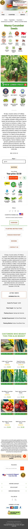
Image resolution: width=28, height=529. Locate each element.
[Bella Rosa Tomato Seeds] (20, 405)
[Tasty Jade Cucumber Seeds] (20, 375)
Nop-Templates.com (17, 523)
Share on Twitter (10, 211)
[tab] (14, 223)
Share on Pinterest (15, 211)
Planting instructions (14, 228)
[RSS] (15, 499)
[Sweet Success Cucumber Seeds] (20, 345)
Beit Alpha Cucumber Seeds (7, 392)
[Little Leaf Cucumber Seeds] (7, 345)
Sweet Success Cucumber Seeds (20, 362)
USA (17, 214)
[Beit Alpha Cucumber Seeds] (7, 375)
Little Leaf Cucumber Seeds (7, 362)
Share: (14, 208)
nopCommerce (17, 521)
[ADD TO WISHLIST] (20, 178)
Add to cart (13, 177)
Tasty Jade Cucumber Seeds (20, 392)
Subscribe (22, 468)
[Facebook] (12, 499)
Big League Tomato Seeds (7, 422)
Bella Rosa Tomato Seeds (21, 422)
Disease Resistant (14, 235)
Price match (24, 178)
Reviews (14, 241)
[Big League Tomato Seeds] (7, 405)
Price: (12, 171)
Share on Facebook (13, 211)
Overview (14, 222)
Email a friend (18, 211)
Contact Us (14, 247)
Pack (13, 158)
